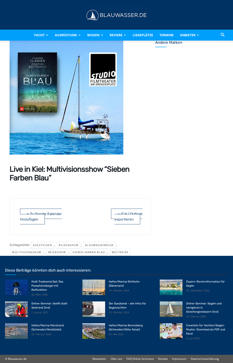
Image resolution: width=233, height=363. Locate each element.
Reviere (116, 35)
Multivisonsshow (26, 252)
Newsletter (99, 359)
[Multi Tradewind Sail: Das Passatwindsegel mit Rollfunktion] (16, 287)
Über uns (116, 359)
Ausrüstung (66, 35)
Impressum (179, 359)
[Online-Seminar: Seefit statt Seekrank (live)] (16, 309)
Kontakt (163, 359)
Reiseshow (57, 252)
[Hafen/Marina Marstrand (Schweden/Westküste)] (16, 331)
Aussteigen (42, 245)
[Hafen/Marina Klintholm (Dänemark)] (93, 287)
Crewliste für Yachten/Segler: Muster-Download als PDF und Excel (205, 329)
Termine (167, 35)
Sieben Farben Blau (89, 252)
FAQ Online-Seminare (140, 359)
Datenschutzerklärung (205, 359)
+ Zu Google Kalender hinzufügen (41, 216)
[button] (222, 35)
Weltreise (120, 252)
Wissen (93, 35)
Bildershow (68, 245)
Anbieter (187, 35)
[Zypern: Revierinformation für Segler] (171, 287)
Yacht (39, 35)
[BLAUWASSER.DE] (116, 15)
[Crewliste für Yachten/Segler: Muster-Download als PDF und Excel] (171, 331)
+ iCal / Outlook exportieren (128, 216)
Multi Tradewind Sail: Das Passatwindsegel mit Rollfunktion (47, 285)
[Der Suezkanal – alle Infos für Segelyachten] (93, 309)
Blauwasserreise (99, 245)
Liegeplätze (143, 35)
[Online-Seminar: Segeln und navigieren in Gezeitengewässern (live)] (171, 309)
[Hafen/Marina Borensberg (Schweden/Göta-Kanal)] (93, 331)
